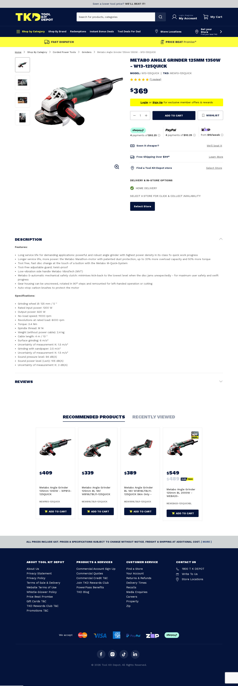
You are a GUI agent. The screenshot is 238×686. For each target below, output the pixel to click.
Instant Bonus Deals (102, 31)
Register (189, 15)
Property (132, 601)
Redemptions (78, 31)
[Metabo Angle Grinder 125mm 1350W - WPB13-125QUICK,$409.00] (55, 448)
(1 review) (155, 79)
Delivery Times (136, 582)
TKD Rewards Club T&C (43, 606)
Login (182, 15)
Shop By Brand (57, 31)
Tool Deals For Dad (129, 31)
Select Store (214, 167)
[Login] (175, 17)
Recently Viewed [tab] (153, 417)
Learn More (216, 156)
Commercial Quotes (89, 573)
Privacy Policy (36, 578)
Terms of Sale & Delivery (43, 582)
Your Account (135, 573)
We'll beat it (214, 145)
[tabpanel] (78, 101)
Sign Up (157, 102)
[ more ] (206, 541)
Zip (128, 606)
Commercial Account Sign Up (95, 568)
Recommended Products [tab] (94, 417)
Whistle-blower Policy (42, 592)
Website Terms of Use (42, 587)
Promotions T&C (37, 610)
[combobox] (116, 16)
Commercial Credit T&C (92, 578)
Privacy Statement (39, 573)
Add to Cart (174, 115)
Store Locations (170, 31)
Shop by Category (33, 31)
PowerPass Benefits (90, 587)
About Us (33, 568)
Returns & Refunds (138, 578)
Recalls (131, 587)
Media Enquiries (136, 592)
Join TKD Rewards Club (92, 582)
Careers (131, 596)
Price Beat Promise (40, 596)
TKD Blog (82, 592)
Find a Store (134, 568)
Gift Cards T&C (36, 601)
